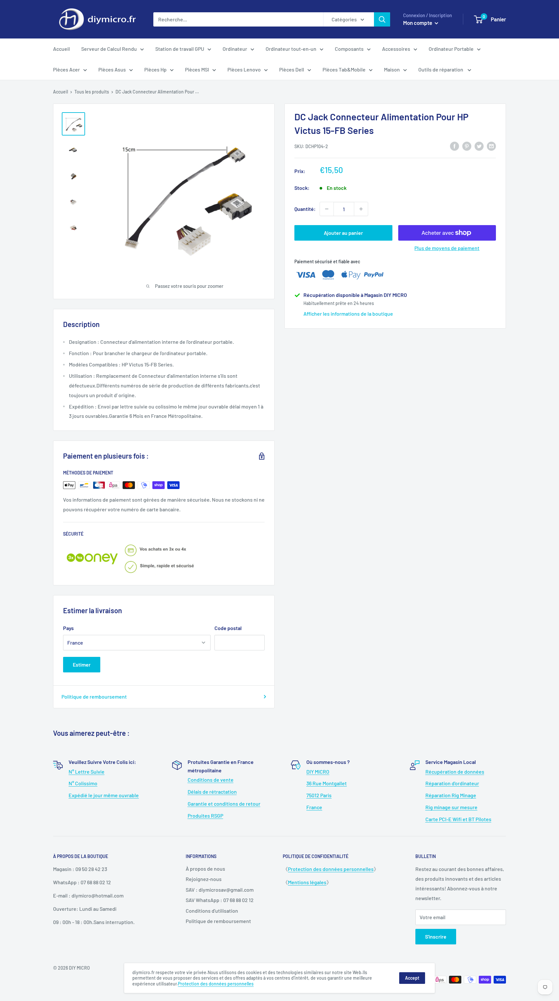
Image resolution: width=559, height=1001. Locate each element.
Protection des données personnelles (331, 869)
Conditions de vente (211, 780)
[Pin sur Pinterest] (466, 146)
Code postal (228, 628)
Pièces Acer (66, 69)
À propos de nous (205, 868)
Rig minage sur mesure (451, 807)
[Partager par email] (491, 146)
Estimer (82, 664)
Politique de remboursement (94, 696)
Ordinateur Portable (451, 49)
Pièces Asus (112, 69)
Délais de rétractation (212, 792)
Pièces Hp (155, 69)
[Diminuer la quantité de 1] (327, 209)
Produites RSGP (205, 815)
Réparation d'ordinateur (452, 783)
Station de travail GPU (179, 49)
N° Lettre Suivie (86, 771)
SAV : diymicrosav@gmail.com (220, 890)
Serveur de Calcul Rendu (109, 49)
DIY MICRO (317, 771)
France (314, 807)
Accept (412, 978)
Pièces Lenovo (244, 69)
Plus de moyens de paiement (446, 248)
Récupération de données (454, 771)
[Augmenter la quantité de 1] (361, 209)
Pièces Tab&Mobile (344, 69)
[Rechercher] (382, 19)
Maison (392, 69)
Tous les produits (91, 91)
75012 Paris (319, 795)
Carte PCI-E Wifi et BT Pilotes (458, 819)
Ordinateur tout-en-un (291, 49)
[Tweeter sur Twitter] (479, 146)
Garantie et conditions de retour (224, 803)
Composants (349, 49)
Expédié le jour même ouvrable (104, 795)
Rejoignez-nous (204, 879)
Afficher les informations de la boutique (348, 313)
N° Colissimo (83, 783)
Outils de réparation (441, 69)
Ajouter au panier (343, 233)
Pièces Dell (291, 69)
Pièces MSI (197, 69)
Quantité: (305, 209)
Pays (68, 628)
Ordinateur (235, 49)
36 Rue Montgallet (326, 783)
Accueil (61, 49)
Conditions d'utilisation (212, 911)
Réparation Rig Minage (450, 795)
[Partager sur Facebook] (454, 146)
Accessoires (396, 49)
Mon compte (418, 22)
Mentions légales (307, 882)
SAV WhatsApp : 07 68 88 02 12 (220, 900)
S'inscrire (435, 936)
